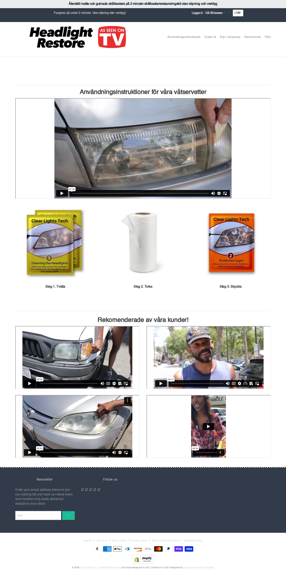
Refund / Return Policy (165, 540)
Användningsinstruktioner (184, 37)
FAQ (268, 37)
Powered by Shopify (203, 567)
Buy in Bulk (119, 540)
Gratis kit (210, 37)
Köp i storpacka (230, 37)
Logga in (197, 13)
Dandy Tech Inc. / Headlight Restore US (100, 567)
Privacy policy (138, 540)
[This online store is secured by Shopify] (143, 559)
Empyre (187, 567)
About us (102, 540)
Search (88, 540)
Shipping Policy (193, 540)
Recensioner (252, 37)
